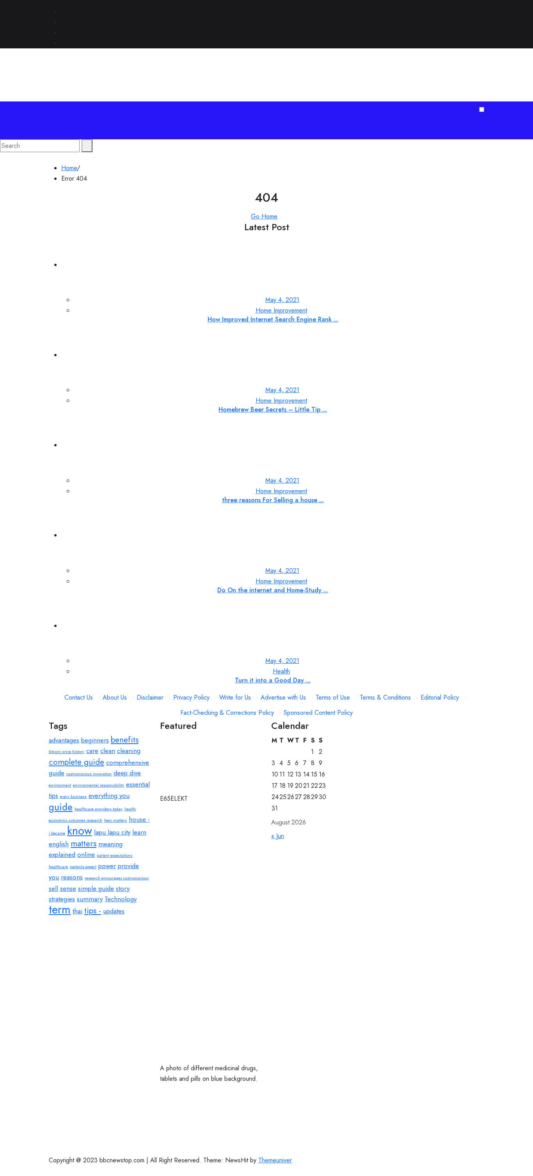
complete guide (76, 762)
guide (61, 807)
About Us (115, 697)
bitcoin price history (66, 752)
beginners (95, 740)
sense (68, 888)
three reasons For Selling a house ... (273, 500)
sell (53, 888)
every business (73, 796)
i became (57, 833)
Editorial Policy (440, 697)
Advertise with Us (283, 697)
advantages (64, 740)
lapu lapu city (112, 832)
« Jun (277, 835)
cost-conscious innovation (89, 774)
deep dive (127, 773)
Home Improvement (281, 310)
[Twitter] (63, 22)
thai (77, 911)
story (123, 888)
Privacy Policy (191, 697)
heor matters (115, 820)
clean (107, 750)
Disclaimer (150, 697)
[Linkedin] (63, 32)
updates (113, 911)
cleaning (128, 750)
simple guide (96, 888)
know (79, 830)
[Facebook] (63, 11)
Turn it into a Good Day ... (273, 680)
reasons (72, 877)
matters (83, 843)
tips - (92, 911)
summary (90, 899)
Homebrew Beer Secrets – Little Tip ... (273, 409)
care (92, 750)
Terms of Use (333, 697)
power (107, 865)
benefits (125, 740)
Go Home (264, 216)
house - (139, 819)
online (86, 854)
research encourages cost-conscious (117, 878)
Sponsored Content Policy (318, 712)
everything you (109, 795)
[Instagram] (63, 43)
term (60, 909)
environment (60, 785)
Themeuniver (275, 1160)
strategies (62, 899)
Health (281, 671)
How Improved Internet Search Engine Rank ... (273, 319)
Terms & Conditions (385, 697)
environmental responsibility (98, 785)
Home (69, 167)
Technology (121, 899)
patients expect (83, 867)
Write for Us (235, 697)
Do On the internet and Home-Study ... (272, 590)
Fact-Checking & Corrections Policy (227, 712)
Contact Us (78, 697)
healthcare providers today (99, 809)
